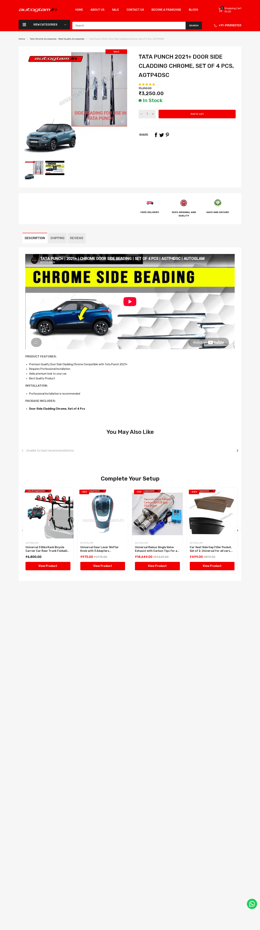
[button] (147, 84)
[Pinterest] (167, 135)
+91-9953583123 (230, 25)
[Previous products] (22, 450)
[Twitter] (161, 135)
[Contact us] (252, 904)
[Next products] (237, 450)
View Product (47, 566)
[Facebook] (156, 135)
